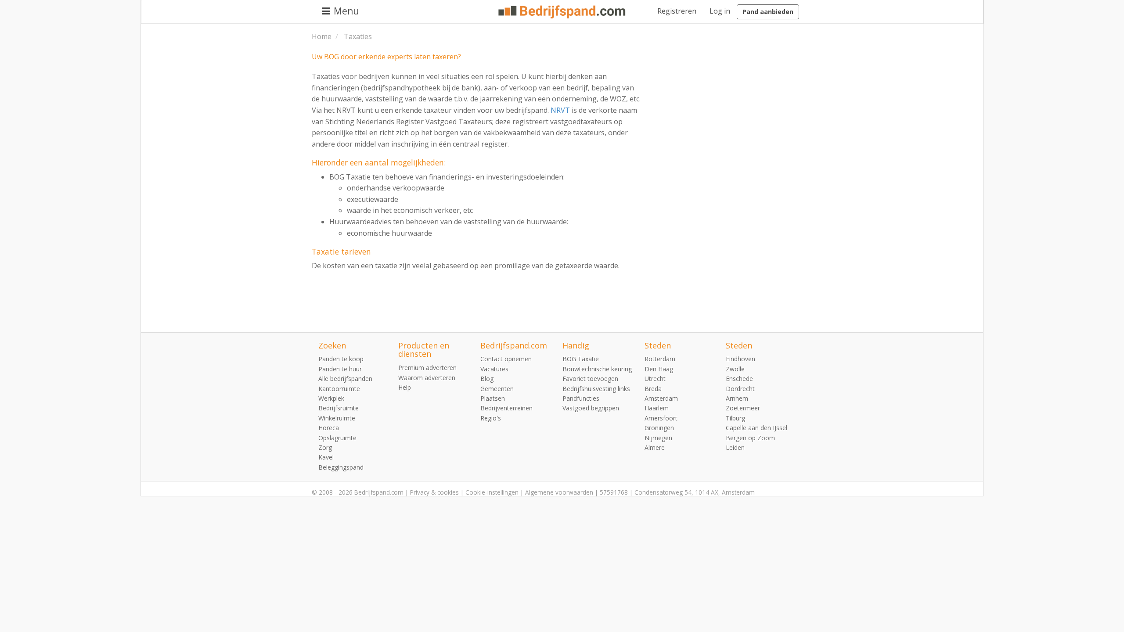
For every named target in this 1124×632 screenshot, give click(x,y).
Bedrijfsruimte (338, 408)
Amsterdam (661, 398)
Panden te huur (340, 369)
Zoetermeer (743, 408)
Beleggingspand (341, 467)
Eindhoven (740, 359)
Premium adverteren (427, 367)
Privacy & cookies (434, 492)
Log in (720, 11)
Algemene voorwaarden (559, 492)
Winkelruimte (336, 418)
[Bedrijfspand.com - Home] (561, 12)
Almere (655, 447)
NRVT (560, 110)
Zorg (325, 447)
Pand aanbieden (767, 11)
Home (321, 36)
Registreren (676, 11)
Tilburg (735, 418)
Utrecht (655, 378)
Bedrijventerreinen (506, 408)
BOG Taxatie (580, 359)
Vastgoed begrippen (590, 408)
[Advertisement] (746, 183)
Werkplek (331, 398)
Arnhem (737, 398)
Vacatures (494, 369)
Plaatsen (492, 398)
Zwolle (735, 369)
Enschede (739, 378)
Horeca (328, 428)
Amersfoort (661, 418)
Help (404, 387)
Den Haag (659, 369)
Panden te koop (341, 359)
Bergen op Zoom (750, 438)
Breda (653, 388)
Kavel (326, 457)
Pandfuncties (580, 398)
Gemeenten (497, 388)
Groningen (659, 428)
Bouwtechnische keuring (597, 369)
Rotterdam (660, 359)
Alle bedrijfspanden (345, 378)
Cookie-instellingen (492, 492)
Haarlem (657, 408)
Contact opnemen (506, 359)
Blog (487, 378)
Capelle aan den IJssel (756, 428)
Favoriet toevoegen (590, 378)
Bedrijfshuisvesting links (596, 388)
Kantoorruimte (339, 388)
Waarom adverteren (426, 377)
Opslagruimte (337, 438)
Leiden (735, 447)
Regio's (490, 418)
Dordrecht (740, 388)
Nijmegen (658, 438)
